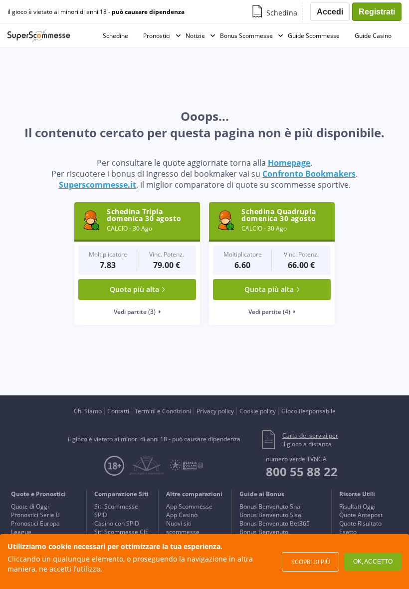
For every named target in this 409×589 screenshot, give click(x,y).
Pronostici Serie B (35, 515)
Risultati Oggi (357, 506)
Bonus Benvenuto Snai (270, 506)
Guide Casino (373, 35)
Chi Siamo (88, 411)
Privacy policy (215, 411)
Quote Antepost (361, 515)
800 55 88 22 (302, 471)
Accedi (330, 11)
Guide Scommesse (314, 35)
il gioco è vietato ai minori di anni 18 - (96, 12)
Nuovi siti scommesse (183, 527)
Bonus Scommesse (246, 35)
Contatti (118, 411)
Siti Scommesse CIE (121, 532)
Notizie (195, 35)
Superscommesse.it (97, 184)
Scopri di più (310, 562)
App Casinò (182, 515)
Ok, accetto (373, 561)
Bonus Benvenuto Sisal (271, 515)
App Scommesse (189, 506)
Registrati (377, 11)
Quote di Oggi (30, 506)
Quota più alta (134, 289)
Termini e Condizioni (163, 411)
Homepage (289, 162)
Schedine (115, 35)
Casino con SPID (116, 523)
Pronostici (157, 35)
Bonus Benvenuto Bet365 (274, 523)
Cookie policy (257, 411)
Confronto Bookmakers (309, 173)
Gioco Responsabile (308, 411)
